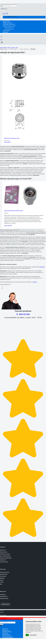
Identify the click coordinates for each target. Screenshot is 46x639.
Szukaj (1, 624)
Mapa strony (2, 612)
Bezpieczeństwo (3, 574)
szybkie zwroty (5, 604)
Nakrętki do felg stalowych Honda (11, 138)
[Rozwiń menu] (2, 42)
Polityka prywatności (4, 572)
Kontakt (1, 580)
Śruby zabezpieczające (8, 27)
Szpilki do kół (6, 30)
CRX (16, 47)
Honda (12, 47)
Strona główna (3, 47)
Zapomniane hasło (4, 598)
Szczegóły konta (3, 596)
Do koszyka (6, 142)
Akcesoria (5, 32)
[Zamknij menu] (0, 621)
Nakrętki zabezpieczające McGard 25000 (13, 210)
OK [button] (27, 635)
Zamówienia (2, 594)
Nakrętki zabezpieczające (9, 29)
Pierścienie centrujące (9, 24)
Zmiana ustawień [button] (33, 635)
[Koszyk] (1, 40)
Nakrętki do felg (7, 22)
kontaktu (35, 282)
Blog (1, 584)
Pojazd (8, 47)
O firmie (2, 582)
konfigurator (42, 266)
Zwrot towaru (3, 576)
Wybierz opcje (7, 225)
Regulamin (2, 578)
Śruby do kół (6, 21)
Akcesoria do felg (4, 561)
